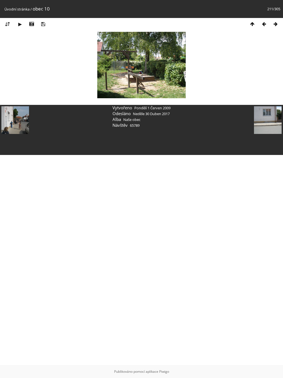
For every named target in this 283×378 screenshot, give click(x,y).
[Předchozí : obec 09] (264, 24)
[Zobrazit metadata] (31, 24)
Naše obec (131, 119)
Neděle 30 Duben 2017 (151, 113)
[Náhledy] (252, 24)
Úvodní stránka (17, 9)
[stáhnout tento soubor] (43, 24)
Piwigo (164, 371)
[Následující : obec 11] (275, 24)
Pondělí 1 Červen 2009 (152, 107)
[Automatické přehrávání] (20, 24)
